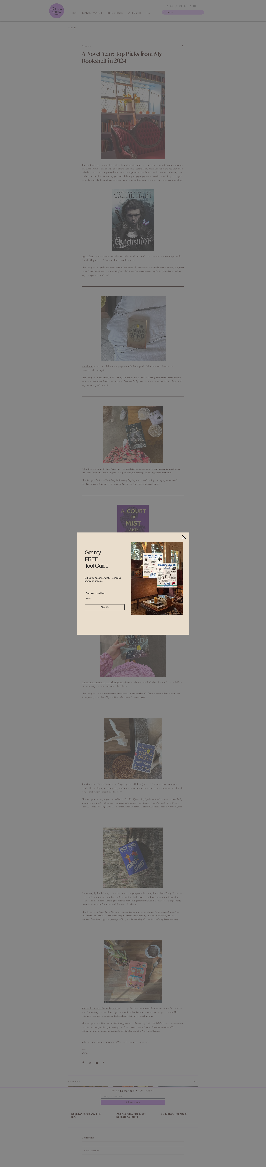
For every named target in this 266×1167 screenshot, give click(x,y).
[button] (184, 537)
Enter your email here (95, 593)
